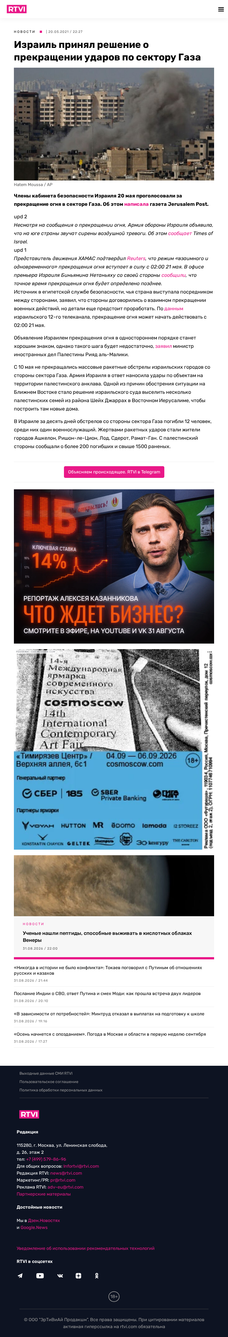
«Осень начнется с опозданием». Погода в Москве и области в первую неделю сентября (110, 1034)
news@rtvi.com (66, 1173)
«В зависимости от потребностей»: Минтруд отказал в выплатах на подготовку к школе (109, 1013)
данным (173, 308)
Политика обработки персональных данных (61, 1090)
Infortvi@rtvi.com (81, 1166)
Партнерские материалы (44, 1194)
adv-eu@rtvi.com (65, 1187)
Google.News (34, 1227)
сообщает (180, 233)
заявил (163, 346)
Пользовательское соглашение (48, 1081)
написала (136, 204)
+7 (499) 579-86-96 (46, 1159)
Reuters (136, 258)
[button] (221, 9)
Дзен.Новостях (44, 1220)
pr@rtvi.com (62, 1180)
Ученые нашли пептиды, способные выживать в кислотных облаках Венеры (107, 936)
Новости (25, 32)
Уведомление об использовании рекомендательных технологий (86, 1248)
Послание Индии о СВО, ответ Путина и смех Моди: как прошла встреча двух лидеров (107, 993)
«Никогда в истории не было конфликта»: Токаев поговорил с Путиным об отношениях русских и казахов (108, 970)
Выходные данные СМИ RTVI (46, 1073)
